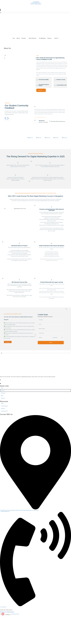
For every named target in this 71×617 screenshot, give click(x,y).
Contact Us (56, 38)
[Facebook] (35, 5)
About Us (18, 38)
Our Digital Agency (42, 38)
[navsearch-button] (0, 44)
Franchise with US (4, 411)
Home (14, 38)
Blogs (2, 395)
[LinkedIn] (35, 8)
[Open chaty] (3, 614)
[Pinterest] (35, 10)
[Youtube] (35, 9)
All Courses (24, 38)
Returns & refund (16, 614)
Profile (2, 403)
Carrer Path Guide (4, 406)
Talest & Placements (32, 38)
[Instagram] (35, 6)
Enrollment (3, 408)
